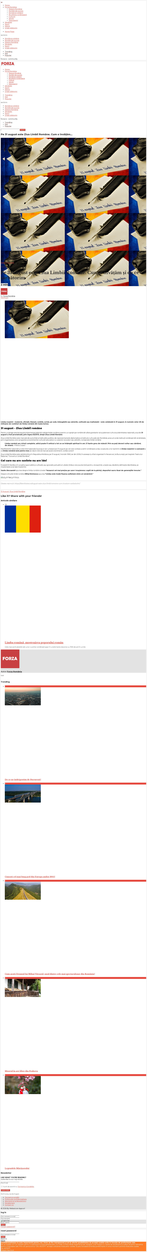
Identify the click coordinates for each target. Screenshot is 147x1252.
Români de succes (16, 11)
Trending (8, 95)
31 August (5, 492)
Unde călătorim (11, 28)
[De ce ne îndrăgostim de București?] (75, 732)
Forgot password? (8, 1227)
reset (3, 1237)
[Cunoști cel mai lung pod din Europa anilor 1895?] (75, 829)
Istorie (11, 19)
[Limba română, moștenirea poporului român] (75, 572)
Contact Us (9, 1205)
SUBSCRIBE (5, 1190)
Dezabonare (10, 1203)
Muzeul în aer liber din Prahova (21, 1071)
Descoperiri (13, 20)
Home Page (9, 32)
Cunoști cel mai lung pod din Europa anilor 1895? (30, 877)
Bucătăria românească (18, 15)
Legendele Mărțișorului (17, 1168)
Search (22, 130)
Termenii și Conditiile (26, 1187)
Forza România (11, 7)
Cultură (12, 17)
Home (7, 5)
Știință (7, 26)
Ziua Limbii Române (17, 492)
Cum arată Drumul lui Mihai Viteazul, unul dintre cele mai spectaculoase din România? (50, 974)
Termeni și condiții (12, 1197)
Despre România (15, 9)
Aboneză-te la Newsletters (15, 1201)
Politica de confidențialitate (16, 1199)
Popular (8, 99)
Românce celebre (16, 13)
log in (3, 1224)
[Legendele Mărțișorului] (75, 1120)
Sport (7, 24)
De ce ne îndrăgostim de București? (23, 779)
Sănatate (8, 22)
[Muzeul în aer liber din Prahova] (75, 1023)
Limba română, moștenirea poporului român (34, 642)
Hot (6, 97)
